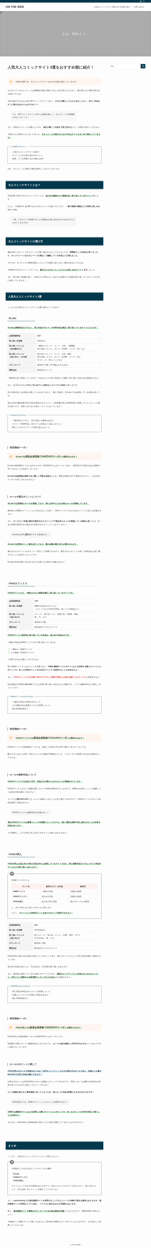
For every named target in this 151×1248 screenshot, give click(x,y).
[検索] (143, 1)
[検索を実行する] (143, 66)
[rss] (140, 1)
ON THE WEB (15, 6)
